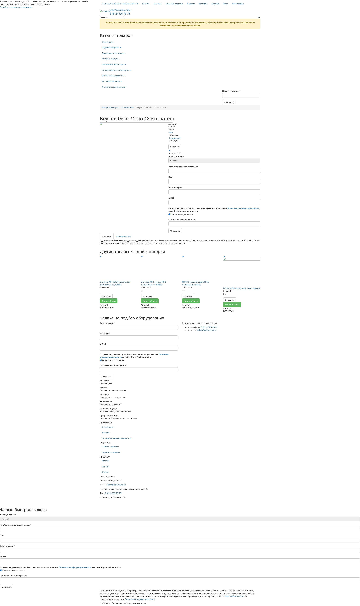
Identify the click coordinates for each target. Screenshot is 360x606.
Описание (106, 236)
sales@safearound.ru (120, 10)
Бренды (105, 466)
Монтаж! (157, 3)
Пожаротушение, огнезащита (116, 69)
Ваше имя (105, 333)
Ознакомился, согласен (181, 214)
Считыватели (128, 107)
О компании (107, 426)
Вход (225, 3)
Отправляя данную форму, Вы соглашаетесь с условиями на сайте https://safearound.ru (213, 209)
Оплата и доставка (174, 3)
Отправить (175, 230)
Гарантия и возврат (111, 452)
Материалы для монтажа (114, 86)
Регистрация (238, 3)
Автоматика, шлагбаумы (113, 64)
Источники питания (111, 81)
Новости (191, 3)
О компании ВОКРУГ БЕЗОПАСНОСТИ (120, 3)
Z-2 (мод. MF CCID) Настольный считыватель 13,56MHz (115, 283)
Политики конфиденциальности (243, 208)
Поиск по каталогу (231, 91)
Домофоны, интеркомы (113, 53)
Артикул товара (176, 156)
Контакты (203, 3)
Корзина (215, 3)
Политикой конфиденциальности (140, 599)
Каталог (145, 3)
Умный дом (107, 41)
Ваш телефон (175, 187)
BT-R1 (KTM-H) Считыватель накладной (241, 288)
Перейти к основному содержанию (16, 7)
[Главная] (105, 11)
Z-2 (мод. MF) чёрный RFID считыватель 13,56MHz (153, 283)
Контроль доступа (110, 58)
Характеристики (123, 236)
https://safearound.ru (234, 596)
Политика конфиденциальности (116, 438)
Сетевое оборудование (113, 75)
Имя (170, 177)
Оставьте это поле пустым (181, 219)
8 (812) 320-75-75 (120, 13)
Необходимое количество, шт (184, 166)
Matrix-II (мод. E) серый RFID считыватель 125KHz (195, 283)
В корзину (174, 146)
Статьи (105, 471)
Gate (170, 132)
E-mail (171, 197)
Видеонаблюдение (111, 47)
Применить (229, 102)
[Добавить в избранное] (169, 150)
